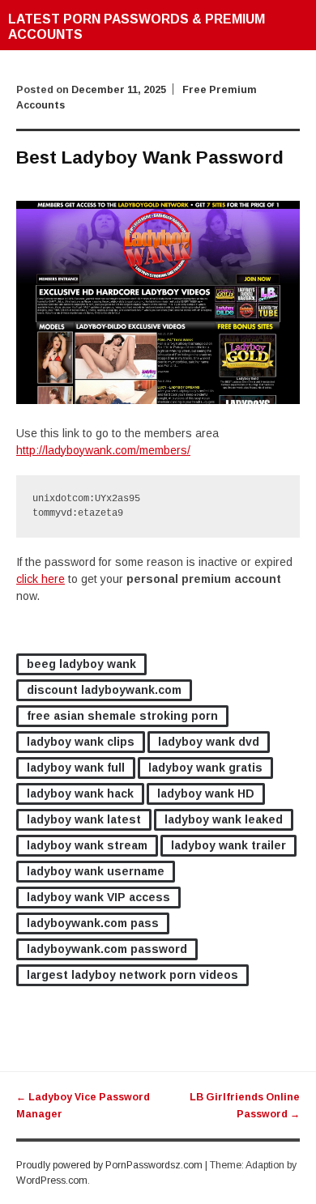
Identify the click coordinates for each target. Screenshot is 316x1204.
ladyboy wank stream (87, 845)
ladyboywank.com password (107, 948)
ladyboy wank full (76, 767)
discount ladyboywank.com (104, 689)
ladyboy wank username (95, 871)
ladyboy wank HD (205, 793)
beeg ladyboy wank (81, 663)
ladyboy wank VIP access (98, 897)
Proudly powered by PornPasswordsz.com (109, 1165)
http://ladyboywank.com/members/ (103, 450)
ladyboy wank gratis (205, 767)
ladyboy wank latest (84, 819)
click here (40, 578)
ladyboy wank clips (81, 741)
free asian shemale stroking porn (122, 715)
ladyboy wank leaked (223, 819)
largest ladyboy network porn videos (132, 974)
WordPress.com (52, 1180)
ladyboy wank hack (80, 793)
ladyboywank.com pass (93, 923)
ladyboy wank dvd (208, 741)
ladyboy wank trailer (228, 845)
